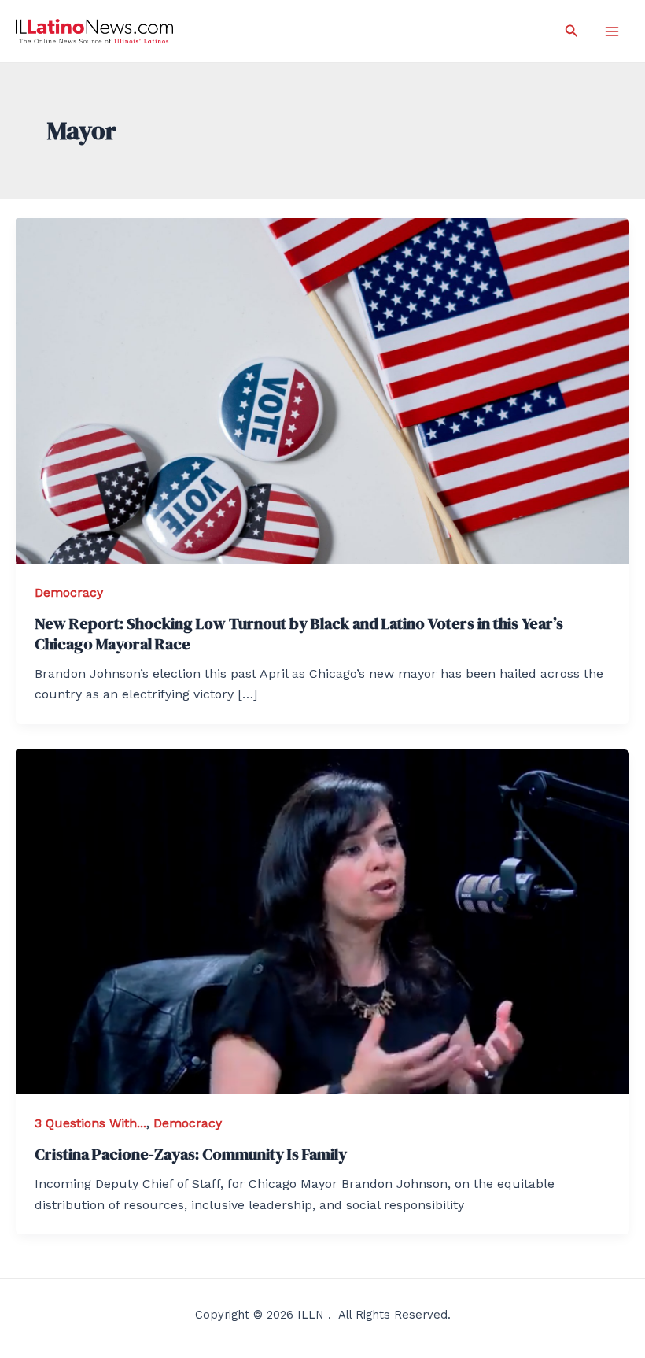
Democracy (69, 592)
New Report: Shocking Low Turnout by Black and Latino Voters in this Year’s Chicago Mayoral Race (299, 633)
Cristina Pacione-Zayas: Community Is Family (191, 1154)
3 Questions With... (90, 1123)
